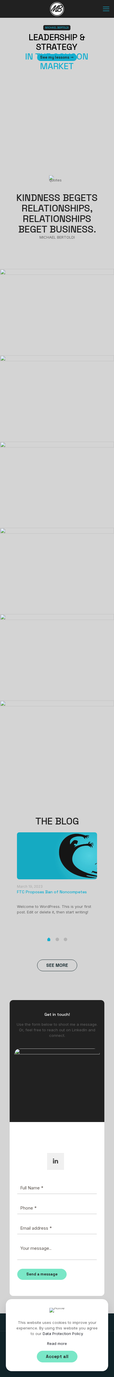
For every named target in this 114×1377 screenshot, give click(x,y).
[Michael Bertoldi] (57, 8)
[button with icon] (55, 1161)
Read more (57, 1343)
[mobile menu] (106, 9)
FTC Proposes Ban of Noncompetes (52, 891)
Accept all (57, 1356)
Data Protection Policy (63, 1333)
